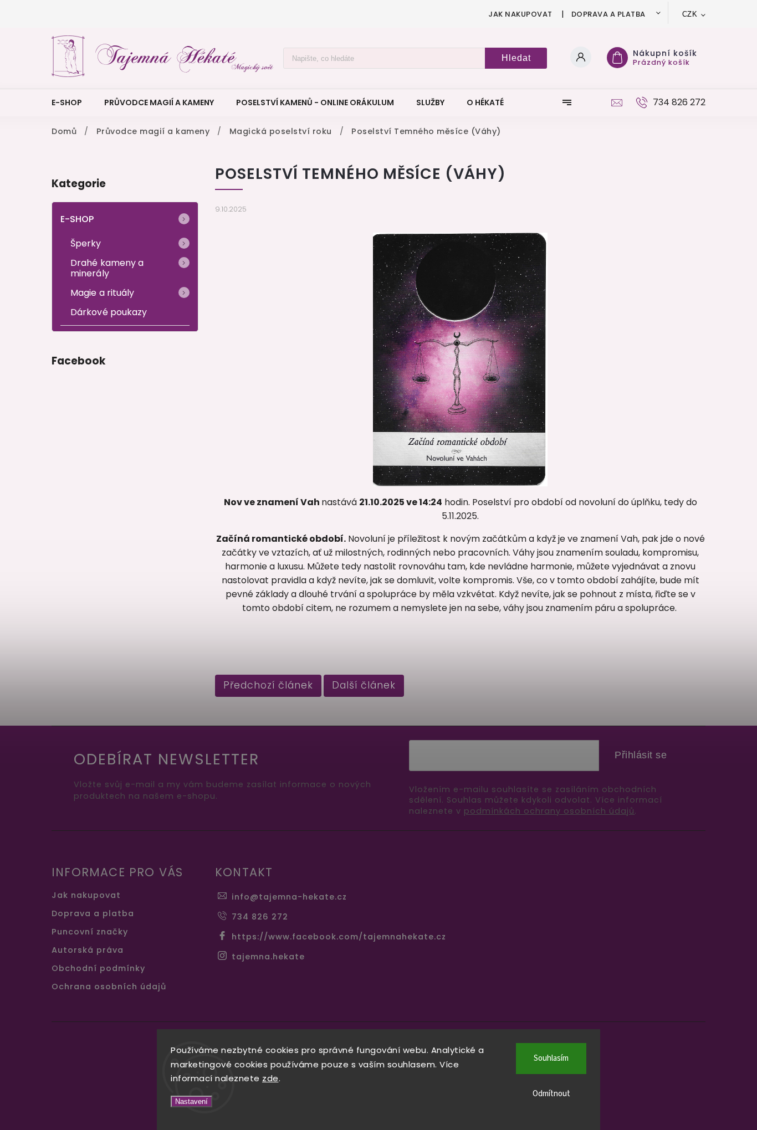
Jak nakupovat (520, 14)
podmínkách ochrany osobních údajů (549, 811)
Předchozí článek (268, 685)
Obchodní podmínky (98, 968)
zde (270, 1078)
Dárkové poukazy (108, 312)
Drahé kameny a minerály (107, 268)
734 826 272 (260, 916)
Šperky (85, 243)
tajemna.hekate (268, 956)
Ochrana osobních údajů (109, 986)
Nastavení (191, 1101)
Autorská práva (88, 950)
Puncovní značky (90, 931)
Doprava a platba (608, 14)
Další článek (364, 685)
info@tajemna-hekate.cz (289, 896)
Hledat (516, 58)
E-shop (77, 219)
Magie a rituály (102, 292)
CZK (690, 14)
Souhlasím (551, 1058)
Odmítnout (551, 1094)
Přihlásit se (641, 755)
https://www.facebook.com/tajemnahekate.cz (339, 936)
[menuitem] (72, 102)
